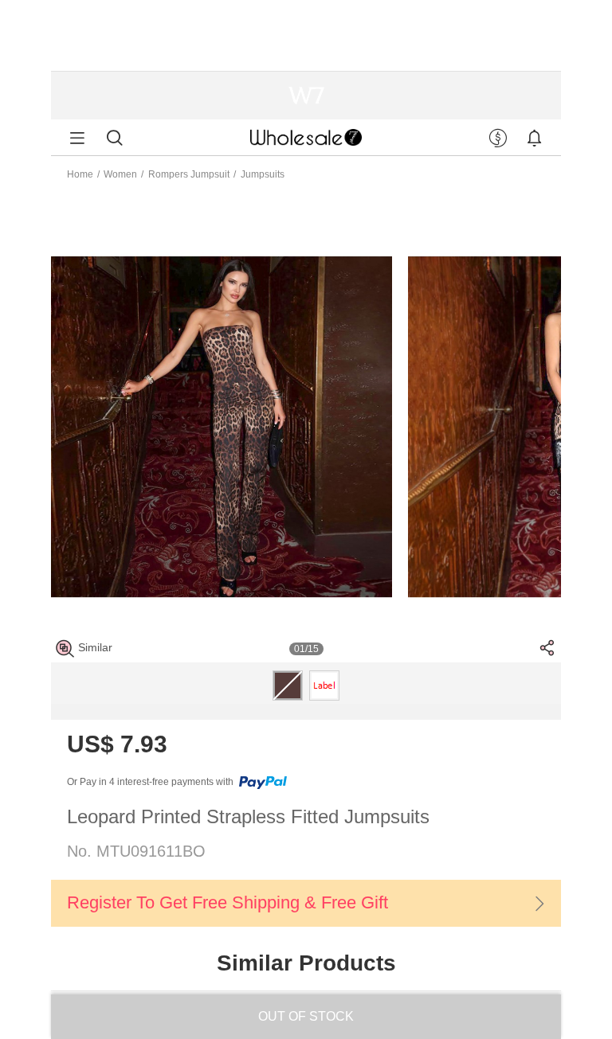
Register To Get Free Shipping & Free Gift (227, 902)
